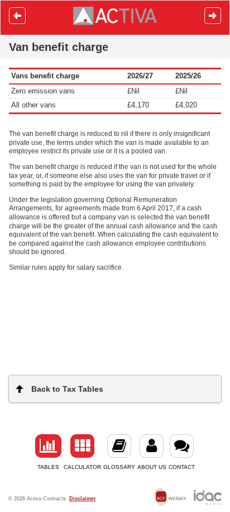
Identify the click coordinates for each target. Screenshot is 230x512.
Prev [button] (17, 15)
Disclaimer (82, 498)
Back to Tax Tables (67, 388)
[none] (170, 498)
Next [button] (212, 15)
